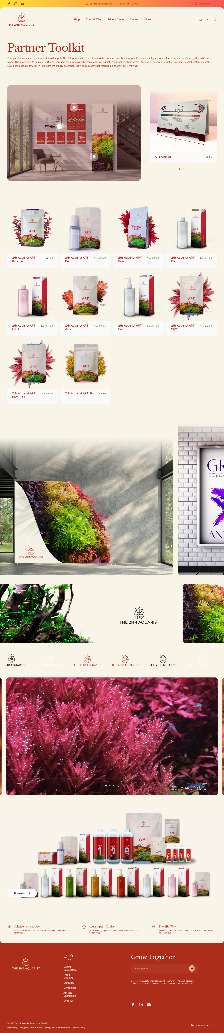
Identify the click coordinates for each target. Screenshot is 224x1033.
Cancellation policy (78, 1028)
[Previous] (19, 563)
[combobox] (206, 3)
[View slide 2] (183, 169)
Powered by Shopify (39, 1023)
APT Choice (163, 156)
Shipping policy (49, 1028)
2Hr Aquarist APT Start (80, 393)
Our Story (68, 982)
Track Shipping (68, 976)
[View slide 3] (187, 169)
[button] (59, 126)
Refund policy (12, 1028)
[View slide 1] (180, 169)
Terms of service (36, 1028)
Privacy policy (23, 1028)
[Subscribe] (192, 968)
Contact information (63, 1028)
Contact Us (69, 987)
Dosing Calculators (70, 968)
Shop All (68, 1000)
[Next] (204, 563)
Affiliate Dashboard (69, 994)
